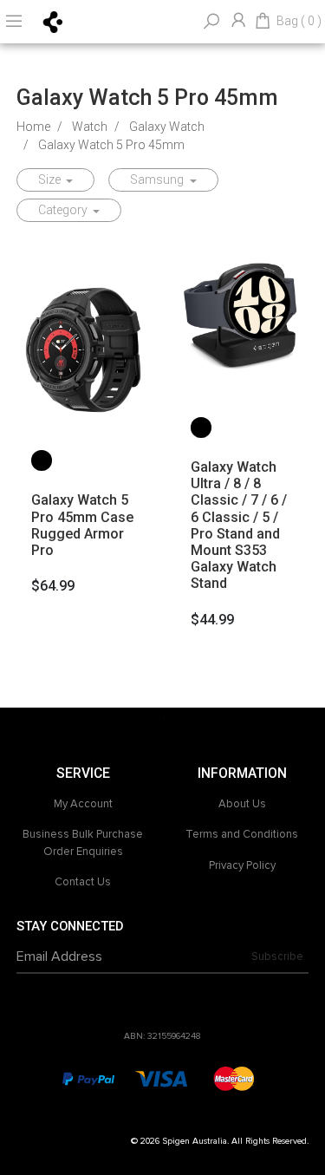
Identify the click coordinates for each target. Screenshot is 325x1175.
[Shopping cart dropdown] (262, 21)
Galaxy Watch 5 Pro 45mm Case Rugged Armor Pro (82, 525)
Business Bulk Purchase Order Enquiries (83, 842)
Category (64, 210)
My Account (83, 804)
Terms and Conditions (241, 834)
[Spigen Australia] (53, 21)
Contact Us (83, 882)
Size (50, 179)
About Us (242, 804)
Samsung (158, 179)
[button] (41, 460)
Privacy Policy (242, 865)
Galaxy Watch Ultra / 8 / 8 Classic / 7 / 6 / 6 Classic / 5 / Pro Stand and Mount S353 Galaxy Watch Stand (239, 525)
